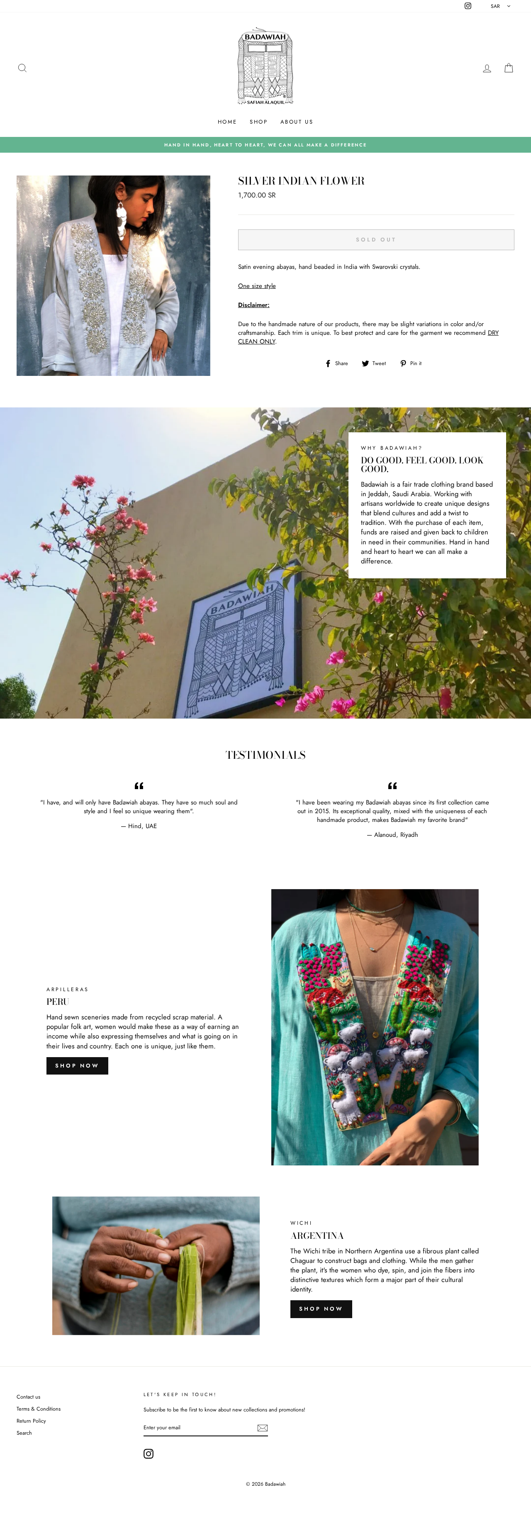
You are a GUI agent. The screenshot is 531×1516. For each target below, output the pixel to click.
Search (24, 1433)
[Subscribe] (262, 1428)
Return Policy (31, 1421)
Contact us (28, 1397)
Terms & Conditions (39, 1409)
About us (297, 122)
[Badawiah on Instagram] (148, 1454)
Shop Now (77, 1066)
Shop (259, 122)
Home (227, 122)
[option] (265, 145)
